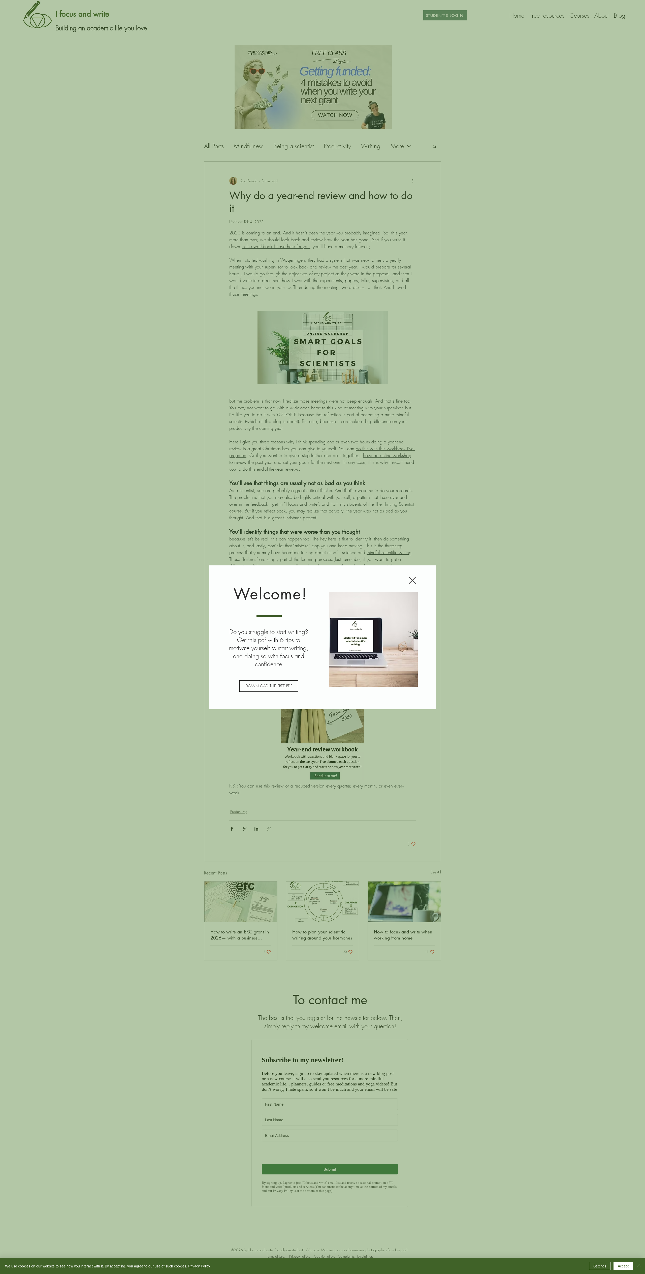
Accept (623, 1265)
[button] (412, 580)
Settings (599, 1265)
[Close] (639, 1266)
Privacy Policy (199, 1265)
